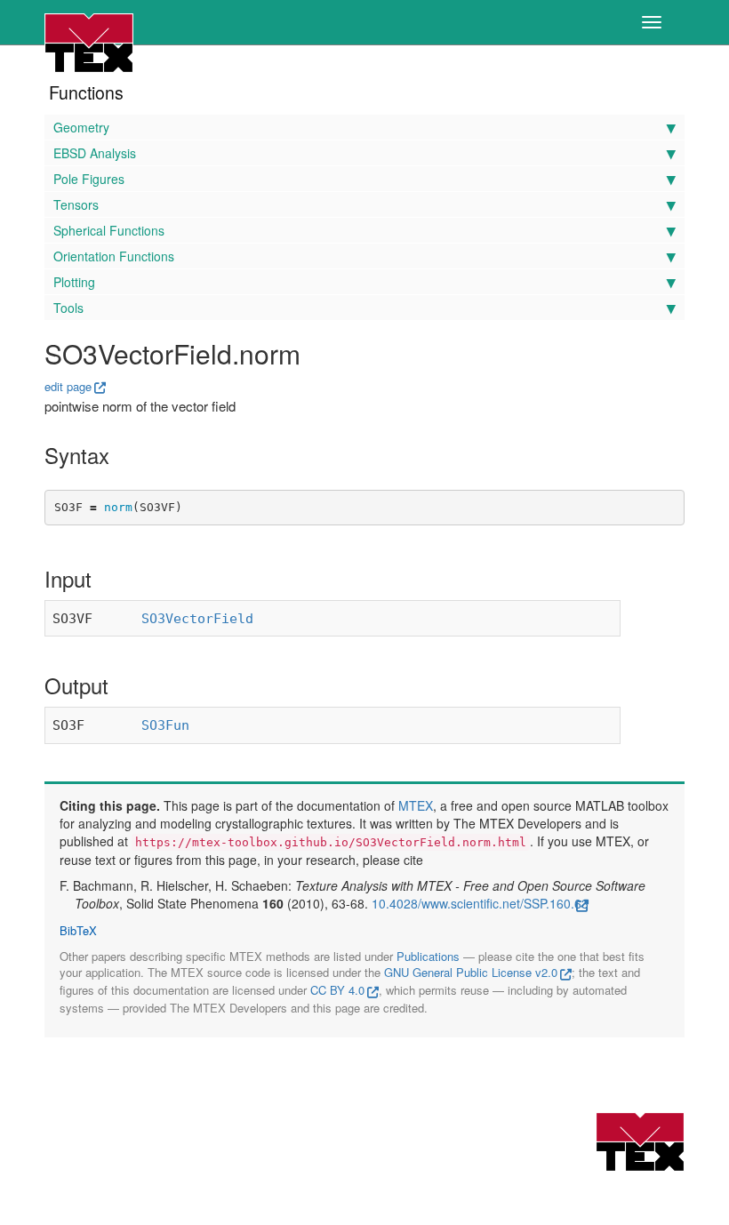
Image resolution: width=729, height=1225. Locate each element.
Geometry (81, 127)
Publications (428, 956)
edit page (68, 386)
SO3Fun (165, 725)
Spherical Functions (108, 230)
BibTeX (78, 931)
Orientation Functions (113, 256)
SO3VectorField (197, 619)
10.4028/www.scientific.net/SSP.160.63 (480, 903)
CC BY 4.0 (337, 989)
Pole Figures (88, 179)
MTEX (415, 805)
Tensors (76, 204)
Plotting (74, 282)
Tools (68, 307)
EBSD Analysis (94, 153)
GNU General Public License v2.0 (470, 972)
